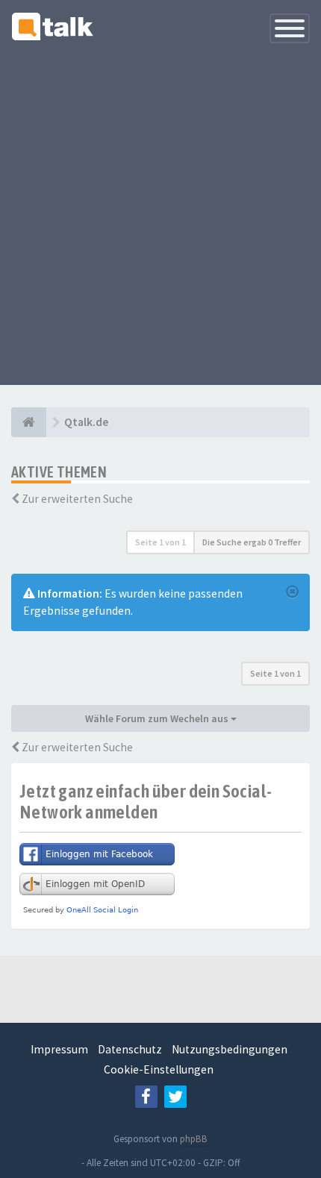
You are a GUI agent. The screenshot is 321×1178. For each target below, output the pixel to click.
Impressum (59, 1049)
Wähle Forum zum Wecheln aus (158, 718)
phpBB (194, 1138)
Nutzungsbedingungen (229, 1049)
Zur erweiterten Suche (77, 499)
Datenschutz (130, 1049)
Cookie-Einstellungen (159, 1069)
